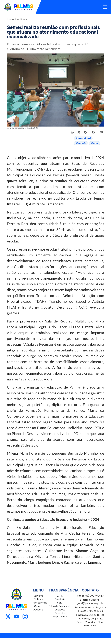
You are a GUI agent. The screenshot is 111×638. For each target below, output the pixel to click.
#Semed (94, 143)
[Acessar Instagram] (25, 616)
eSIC (59, 602)
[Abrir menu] (105, 7)
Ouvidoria (38, 609)
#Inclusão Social (83, 138)
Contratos (59, 613)
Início (10, 19)
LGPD (60, 595)
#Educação (81, 143)
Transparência (39, 602)
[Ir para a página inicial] (19, 7)
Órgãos (38, 606)
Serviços (38, 595)
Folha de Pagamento (60, 606)
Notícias (38, 599)
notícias (22, 19)
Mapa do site (60, 616)
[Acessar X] (8, 616)
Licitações (59, 609)
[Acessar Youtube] (16, 616)
